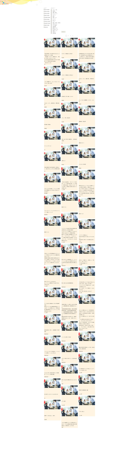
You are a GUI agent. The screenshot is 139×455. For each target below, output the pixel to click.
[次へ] (77, 36)
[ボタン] (47, 44)
